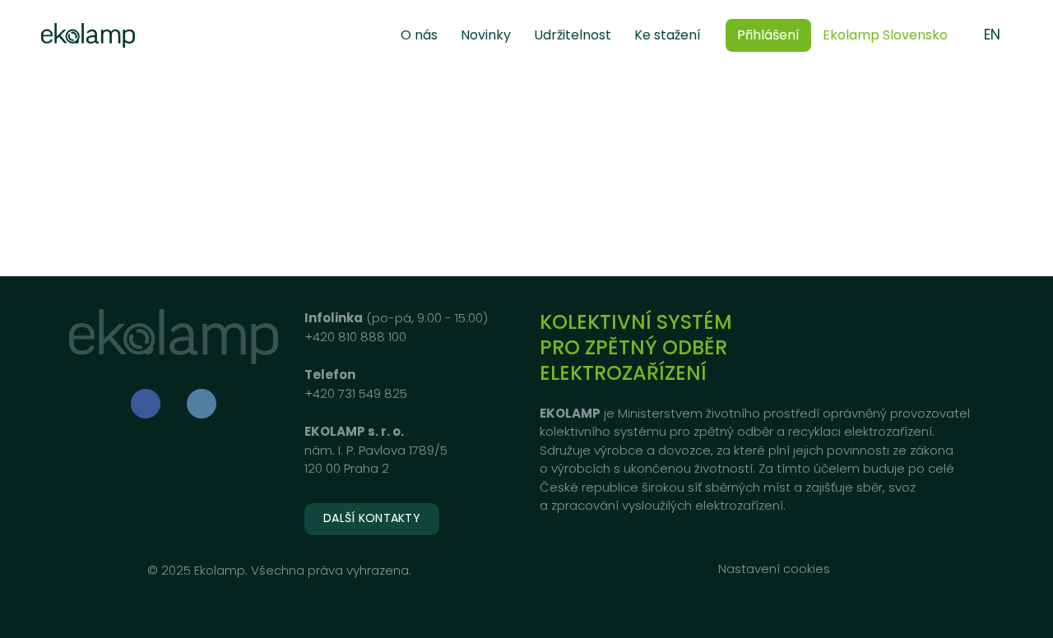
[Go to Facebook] (145, 403)
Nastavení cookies (774, 568)
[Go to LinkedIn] (201, 403)
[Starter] (88, 35)
